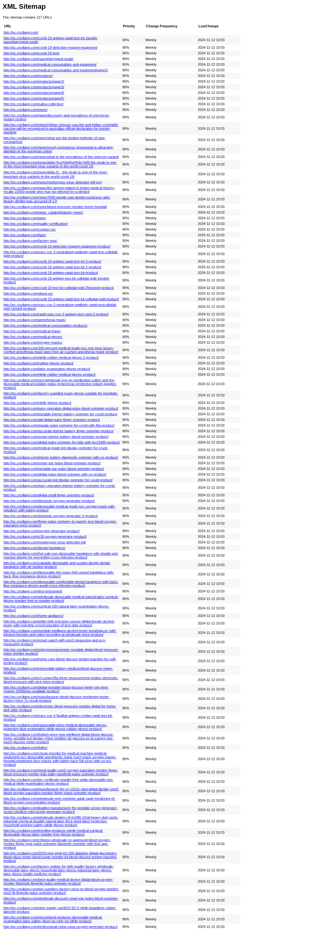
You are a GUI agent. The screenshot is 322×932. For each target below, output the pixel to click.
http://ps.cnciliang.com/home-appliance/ (33, 616)
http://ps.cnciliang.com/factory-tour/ (30, 241)
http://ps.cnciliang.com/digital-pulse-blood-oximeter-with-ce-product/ (54, 474)
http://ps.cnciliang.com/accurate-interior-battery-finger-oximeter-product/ (58, 431)
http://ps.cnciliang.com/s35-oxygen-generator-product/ (44, 536)
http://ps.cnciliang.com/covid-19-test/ (31, 53)
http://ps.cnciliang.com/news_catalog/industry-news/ (43, 212)
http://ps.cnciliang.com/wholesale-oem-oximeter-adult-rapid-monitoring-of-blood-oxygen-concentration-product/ (59, 800)
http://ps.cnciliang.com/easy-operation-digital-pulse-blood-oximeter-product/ (60, 408)
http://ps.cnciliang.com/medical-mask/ (32, 331)
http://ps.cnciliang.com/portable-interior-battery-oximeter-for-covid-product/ (60, 414)
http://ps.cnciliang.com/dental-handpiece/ (34, 548)
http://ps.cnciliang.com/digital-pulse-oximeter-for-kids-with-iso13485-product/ (61, 442)
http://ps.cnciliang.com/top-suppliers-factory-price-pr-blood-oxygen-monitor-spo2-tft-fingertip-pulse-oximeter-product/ (61, 891)
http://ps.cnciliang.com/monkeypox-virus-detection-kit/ (44, 542)
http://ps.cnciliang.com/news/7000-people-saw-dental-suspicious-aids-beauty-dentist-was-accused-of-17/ (57, 199)
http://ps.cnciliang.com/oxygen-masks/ (32, 342)
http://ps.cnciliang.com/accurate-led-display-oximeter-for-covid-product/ (58, 480)
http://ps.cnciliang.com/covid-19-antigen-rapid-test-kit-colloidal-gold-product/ (61, 299)
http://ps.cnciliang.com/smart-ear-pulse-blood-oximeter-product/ (52, 463)
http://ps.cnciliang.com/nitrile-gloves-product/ (37, 403)
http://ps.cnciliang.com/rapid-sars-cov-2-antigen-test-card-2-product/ (55, 314)
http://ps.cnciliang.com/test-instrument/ (32, 591)
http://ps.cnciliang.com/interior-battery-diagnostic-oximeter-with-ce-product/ (60, 457)
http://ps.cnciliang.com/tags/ (24, 218)
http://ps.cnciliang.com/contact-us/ (29, 229)
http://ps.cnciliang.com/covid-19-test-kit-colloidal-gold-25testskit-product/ (58, 288)
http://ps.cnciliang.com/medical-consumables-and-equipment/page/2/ (55, 70)
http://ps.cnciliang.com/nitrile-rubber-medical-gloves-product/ (49, 374)
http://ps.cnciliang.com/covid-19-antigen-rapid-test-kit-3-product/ (52, 261)
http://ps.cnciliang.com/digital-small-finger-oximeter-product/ (48, 495)
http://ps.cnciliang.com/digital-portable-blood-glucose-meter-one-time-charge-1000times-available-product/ (56, 689)
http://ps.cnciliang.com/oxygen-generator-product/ (41, 531)
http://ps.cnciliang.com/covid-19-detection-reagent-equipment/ (50, 47)
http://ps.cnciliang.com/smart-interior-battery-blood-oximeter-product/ (55, 437)
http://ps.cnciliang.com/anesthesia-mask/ (34, 320)
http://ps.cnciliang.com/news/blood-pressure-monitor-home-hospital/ (55, 207)
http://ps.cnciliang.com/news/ (25, 110)
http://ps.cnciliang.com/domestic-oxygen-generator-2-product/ (50, 516)
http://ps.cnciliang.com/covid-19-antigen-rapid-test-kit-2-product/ (52, 267)
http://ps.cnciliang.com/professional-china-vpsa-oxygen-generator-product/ (60, 927)
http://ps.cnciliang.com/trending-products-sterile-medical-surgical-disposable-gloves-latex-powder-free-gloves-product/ (53, 832)
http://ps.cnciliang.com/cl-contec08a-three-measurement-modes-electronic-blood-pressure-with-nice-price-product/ (61, 680)
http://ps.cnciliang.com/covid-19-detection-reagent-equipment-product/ (56, 246)
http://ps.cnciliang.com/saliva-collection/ (33, 104)
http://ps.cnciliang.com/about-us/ (28, 293)
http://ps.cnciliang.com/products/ (28, 76)
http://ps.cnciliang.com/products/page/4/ (33, 93)
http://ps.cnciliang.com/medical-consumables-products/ (45, 325)
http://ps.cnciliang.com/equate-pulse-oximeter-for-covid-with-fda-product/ (58, 425)
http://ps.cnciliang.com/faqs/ (24, 235)
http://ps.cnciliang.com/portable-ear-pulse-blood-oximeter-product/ (53, 469)
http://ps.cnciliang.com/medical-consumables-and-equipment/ (50, 64)
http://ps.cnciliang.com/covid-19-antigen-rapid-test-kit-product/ (50, 273)
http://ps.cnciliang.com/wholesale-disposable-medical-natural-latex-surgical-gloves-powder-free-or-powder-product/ (61, 598)
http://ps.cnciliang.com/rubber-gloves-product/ (38, 363)
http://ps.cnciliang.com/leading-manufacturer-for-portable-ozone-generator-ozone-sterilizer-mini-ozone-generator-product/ (60, 810)
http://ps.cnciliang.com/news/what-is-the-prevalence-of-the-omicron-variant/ (61, 157)
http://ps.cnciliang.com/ (20, 32)
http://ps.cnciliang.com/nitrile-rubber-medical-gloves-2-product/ (51, 357)
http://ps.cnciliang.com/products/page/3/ (33, 87)
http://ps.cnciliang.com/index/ (25, 747)
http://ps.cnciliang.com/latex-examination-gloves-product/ (46, 369)
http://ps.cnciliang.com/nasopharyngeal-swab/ (38, 59)
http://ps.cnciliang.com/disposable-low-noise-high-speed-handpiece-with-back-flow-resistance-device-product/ (58, 574)
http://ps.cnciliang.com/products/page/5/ (33, 98)
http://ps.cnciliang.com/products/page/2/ (33, 81)
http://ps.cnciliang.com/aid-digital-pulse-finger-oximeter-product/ (51, 420)
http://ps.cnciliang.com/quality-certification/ (35, 224)
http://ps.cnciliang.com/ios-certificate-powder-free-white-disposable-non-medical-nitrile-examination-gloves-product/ (58, 781)
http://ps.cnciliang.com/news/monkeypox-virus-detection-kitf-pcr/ (52, 182)
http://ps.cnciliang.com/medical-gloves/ (32, 337)
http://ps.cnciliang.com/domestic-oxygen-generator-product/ (49, 501)
